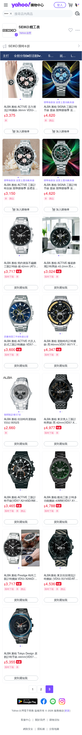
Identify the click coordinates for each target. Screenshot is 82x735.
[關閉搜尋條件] (11, 13)
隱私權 (41, 729)
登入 (60, 5)
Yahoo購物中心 (27, 5)
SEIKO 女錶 (52, 55)
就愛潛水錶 (64, 55)
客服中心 (26, 719)
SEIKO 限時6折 (19, 46)
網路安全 (28, 729)
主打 (6, 55)
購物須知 (54, 719)
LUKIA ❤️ (75, 55)
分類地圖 (54, 729)
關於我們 (40, 719)
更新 (67, 710)
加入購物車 (23, 131)
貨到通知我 (20, 287)
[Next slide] (37, 79)
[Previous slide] (4, 79)
